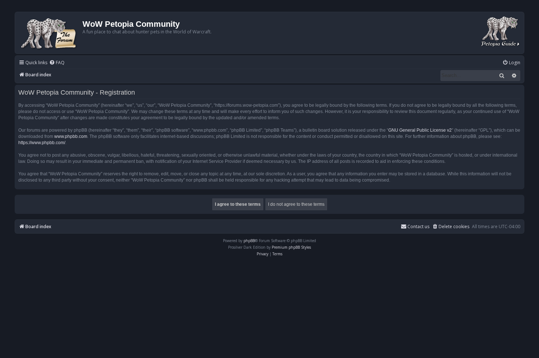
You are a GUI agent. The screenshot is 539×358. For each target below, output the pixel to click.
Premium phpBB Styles (291, 247)
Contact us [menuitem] (418, 226)
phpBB (249, 240)
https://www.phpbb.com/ (41, 142)
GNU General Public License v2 (420, 130)
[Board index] (49, 33)
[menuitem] (57, 63)
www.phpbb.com (70, 136)
